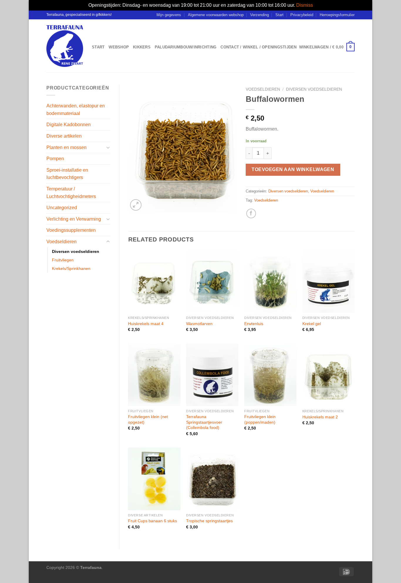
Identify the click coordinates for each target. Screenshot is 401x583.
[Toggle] (108, 147)
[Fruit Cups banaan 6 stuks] (154, 478)
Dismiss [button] (304, 5)
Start (279, 15)
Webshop (119, 47)
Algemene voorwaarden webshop (216, 15)
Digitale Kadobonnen (68, 124)
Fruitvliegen (63, 260)
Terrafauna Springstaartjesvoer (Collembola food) (204, 422)
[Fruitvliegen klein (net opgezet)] (154, 374)
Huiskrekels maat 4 (146, 323)
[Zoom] (135, 205)
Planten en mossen (66, 147)
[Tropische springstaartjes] (212, 478)
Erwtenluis (253, 323)
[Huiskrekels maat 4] (154, 281)
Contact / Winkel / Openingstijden (258, 47)
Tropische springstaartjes (209, 520)
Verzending (259, 15)
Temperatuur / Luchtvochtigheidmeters (71, 192)
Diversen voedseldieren (75, 251)
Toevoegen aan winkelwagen (293, 169)
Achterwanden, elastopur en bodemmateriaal (75, 109)
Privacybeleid (301, 15)
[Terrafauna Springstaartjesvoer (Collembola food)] (212, 374)
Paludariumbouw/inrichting (185, 47)
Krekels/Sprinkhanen (71, 268)
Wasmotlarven (199, 323)
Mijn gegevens (168, 15)
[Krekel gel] (328, 281)
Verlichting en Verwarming (73, 219)
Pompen (55, 158)
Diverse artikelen (64, 136)
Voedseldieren (61, 241)
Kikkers (142, 47)
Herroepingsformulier (337, 15)
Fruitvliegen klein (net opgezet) (148, 419)
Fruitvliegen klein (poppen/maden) (260, 419)
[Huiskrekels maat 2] (328, 374)
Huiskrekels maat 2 (320, 417)
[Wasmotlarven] (212, 281)
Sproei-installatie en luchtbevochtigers (67, 174)
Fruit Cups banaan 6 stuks (152, 520)
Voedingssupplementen (71, 230)
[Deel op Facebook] (251, 213)
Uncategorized (61, 207)
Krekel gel (311, 323)
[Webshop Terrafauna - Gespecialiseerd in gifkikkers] (64, 46)
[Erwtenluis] (270, 281)
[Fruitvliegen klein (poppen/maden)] (270, 374)
